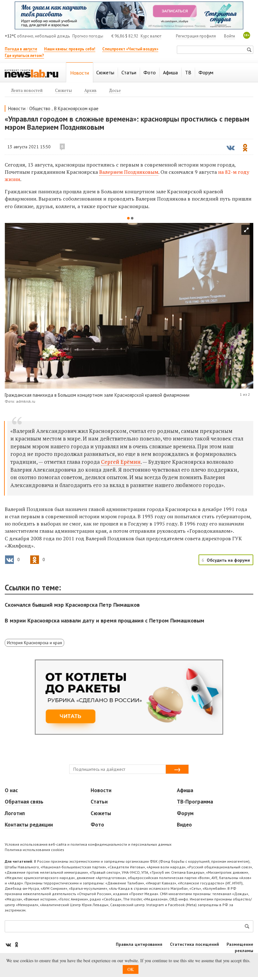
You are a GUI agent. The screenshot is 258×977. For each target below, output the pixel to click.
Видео (184, 824)
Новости (16, 108)
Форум (185, 813)
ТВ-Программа (195, 801)
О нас (11, 790)
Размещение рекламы (240, 947)
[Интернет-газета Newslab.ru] (31, 73)
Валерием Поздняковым (128, 171)
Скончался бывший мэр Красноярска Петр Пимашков (72, 604)
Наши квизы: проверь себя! (69, 49)
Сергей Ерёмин (121, 461)
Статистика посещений (194, 944)
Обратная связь (24, 801)
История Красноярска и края (34, 642)
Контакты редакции (29, 824)
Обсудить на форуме (228, 560)
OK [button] (130, 969)
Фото (97, 824)
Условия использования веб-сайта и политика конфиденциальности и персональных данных (88, 844)
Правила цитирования (139, 944)
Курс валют (151, 36)
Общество (39, 108)
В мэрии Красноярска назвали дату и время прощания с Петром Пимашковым (104, 620)
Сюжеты (101, 813)
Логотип (15, 813)
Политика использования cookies (34, 849)
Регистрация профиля (196, 36)
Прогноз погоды (87, 36)
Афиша (185, 790)
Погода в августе (21, 49)
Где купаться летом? (24, 55)
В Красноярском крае (76, 108)
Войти (229, 36)
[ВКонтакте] (9, 944)
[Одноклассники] (16, 944)
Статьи (99, 801)
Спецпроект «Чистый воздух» (130, 49)
